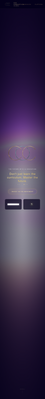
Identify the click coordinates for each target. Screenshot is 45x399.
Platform (39, 4)
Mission (28, 4)
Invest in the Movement (22, 192)
